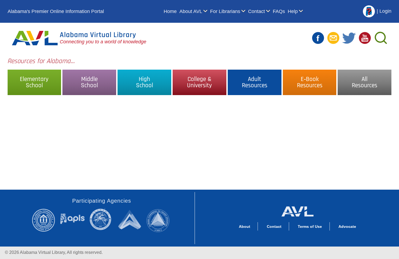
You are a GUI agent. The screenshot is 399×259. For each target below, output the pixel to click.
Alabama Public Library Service (72, 218)
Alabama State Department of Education (101, 219)
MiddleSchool (89, 82)
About (244, 226)
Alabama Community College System (45, 220)
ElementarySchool (34, 82)
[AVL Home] (297, 210)
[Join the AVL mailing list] (333, 37)
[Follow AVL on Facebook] (318, 37)
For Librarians (225, 11)
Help (293, 11)
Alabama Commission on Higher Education (159, 220)
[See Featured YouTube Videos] (364, 37)
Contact (256, 11)
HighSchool (144, 82)
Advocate (347, 226)
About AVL (190, 11)
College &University (199, 82)
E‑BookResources (309, 82)
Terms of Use (310, 226)
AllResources (364, 82)
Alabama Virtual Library (98, 35)
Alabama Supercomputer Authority (130, 219)
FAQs (279, 11)
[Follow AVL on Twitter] (349, 37)
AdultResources (254, 82)
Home (170, 11)
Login (385, 11)
